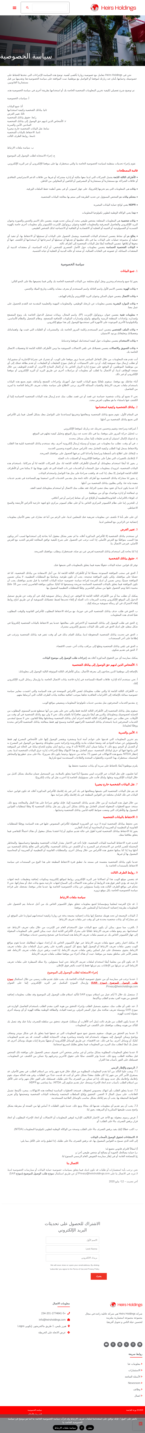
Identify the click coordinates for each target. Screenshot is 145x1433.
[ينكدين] (119, 1344)
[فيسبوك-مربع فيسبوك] (139, 1344)
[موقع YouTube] (106, 1344)
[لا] (140, 1423)
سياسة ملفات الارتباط (65, 1427)
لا (81, 1427)
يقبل (90, 1427)
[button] (14, 8)
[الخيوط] (113, 1344)
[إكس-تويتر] (126, 1344)
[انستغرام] (133, 1344)
